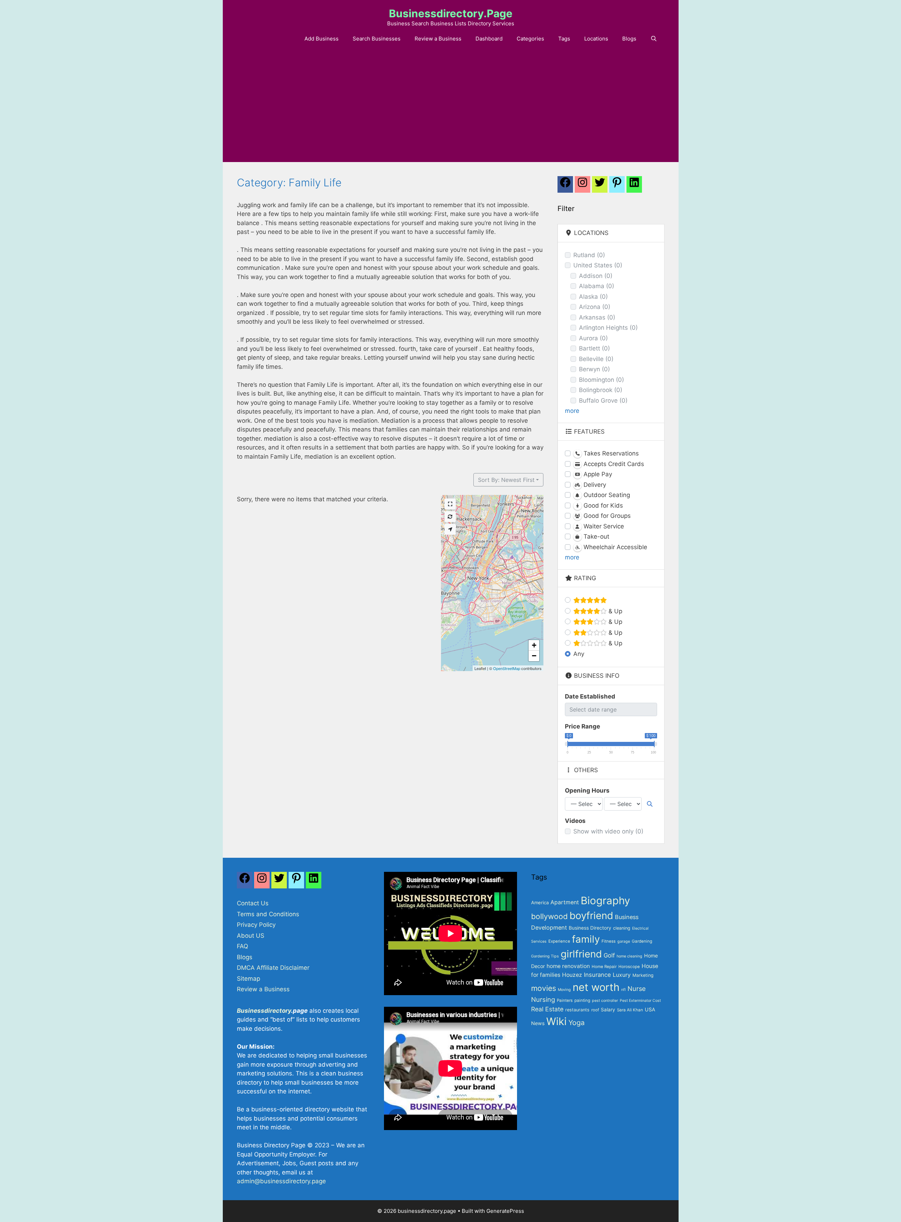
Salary (608, 1009)
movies (543, 988)
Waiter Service (603, 526)
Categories (530, 38)
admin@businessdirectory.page (281, 1181)
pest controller (605, 1000)
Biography (605, 900)
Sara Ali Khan (630, 1009)
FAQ (242, 946)
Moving (564, 989)
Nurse (637, 988)
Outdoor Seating (606, 494)
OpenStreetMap (506, 668)
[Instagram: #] (262, 882)
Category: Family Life (289, 182)
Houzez (572, 975)
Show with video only (608, 831)
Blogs (629, 38)
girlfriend (581, 954)
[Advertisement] (450, 109)
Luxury (622, 975)
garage (623, 941)
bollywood (549, 916)
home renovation (568, 966)
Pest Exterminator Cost (640, 1000)
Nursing (543, 999)
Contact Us (253, 903)
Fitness (608, 941)
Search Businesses (377, 38)
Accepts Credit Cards (613, 463)
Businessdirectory (264, 1010)
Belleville (596, 358)
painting (582, 1000)
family (586, 939)
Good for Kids (602, 505)
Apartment (564, 902)
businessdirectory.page (450, 13)
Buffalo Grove (603, 400)
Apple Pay (597, 474)
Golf (609, 955)
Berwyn (594, 369)
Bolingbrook (600, 389)
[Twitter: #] (599, 186)
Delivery (594, 484)
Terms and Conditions (268, 914)
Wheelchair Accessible (614, 547)
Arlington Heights (608, 327)
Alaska (593, 296)
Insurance (597, 974)
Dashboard (489, 38)
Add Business (321, 38)
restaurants (577, 1009)
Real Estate (547, 1009)
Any (578, 653)
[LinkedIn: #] (634, 186)
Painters (565, 1000)
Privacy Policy (256, 924)
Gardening (642, 941)
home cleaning (629, 956)
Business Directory (590, 928)
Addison (595, 275)
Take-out (595, 536)
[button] (534, 645)
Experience (559, 941)
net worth (596, 987)
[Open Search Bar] (653, 38)
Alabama (596, 286)
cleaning (621, 928)
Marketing (643, 975)
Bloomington (601, 379)
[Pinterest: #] (617, 186)
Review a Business (438, 38)
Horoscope (629, 966)
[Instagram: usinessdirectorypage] (582, 186)
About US (250, 935)
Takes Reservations (610, 453)
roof (595, 1009)
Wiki (556, 1021)
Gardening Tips (545, 956)
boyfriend (591, 916)
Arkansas (597, 317)
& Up (614, 611)
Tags (564, 38)
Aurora (593, 338)
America (540, 902)
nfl (623, 989)
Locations (596, 38)
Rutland (589, 255)
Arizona (594, 306)
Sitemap (248, 978)
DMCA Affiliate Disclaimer (273, 967)
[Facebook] (565, 186)
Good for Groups (606, 515)
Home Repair (604, 966)
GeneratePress (505, 1211)
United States (597, 265)
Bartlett (594, 348)
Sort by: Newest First (506, 479)
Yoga (576, 1022)
